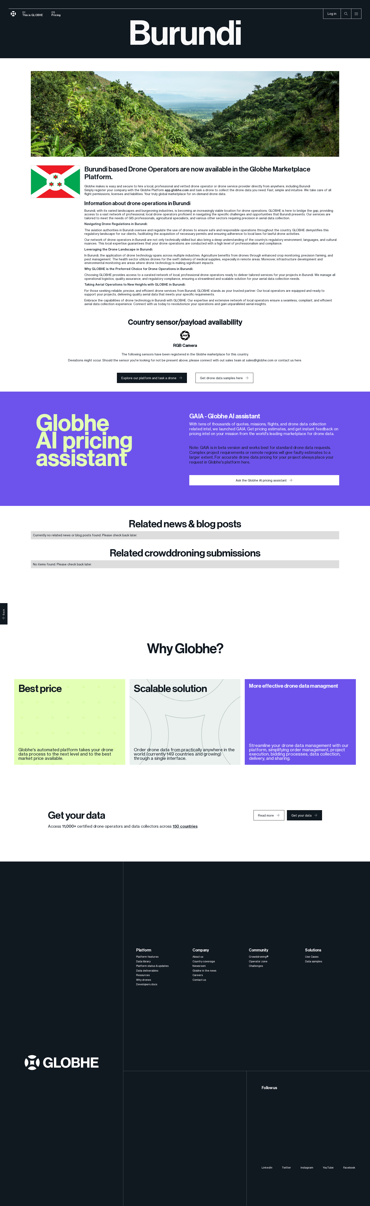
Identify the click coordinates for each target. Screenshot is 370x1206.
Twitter (286, 1167)
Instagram (307, 1167)
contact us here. (290, 360)
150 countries (185, 826)
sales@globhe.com (259, 360)
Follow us (269, 1088)
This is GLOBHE (32, 15)
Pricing (56, 15)
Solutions (313, 950)
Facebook (349, 1167)
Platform (143, 950)
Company (200, 950)
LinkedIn (267, 1167)
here (245, 462)
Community (258, 950)
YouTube (328, 1167)
